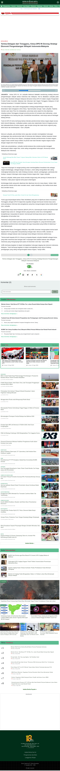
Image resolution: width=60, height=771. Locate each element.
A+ (56, 90)
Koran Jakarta (24, 763)
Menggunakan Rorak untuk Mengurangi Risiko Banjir (15, 399)
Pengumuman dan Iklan (30, 755)
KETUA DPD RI (4, 41)
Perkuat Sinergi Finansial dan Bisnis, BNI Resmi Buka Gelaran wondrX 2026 (36, 362)
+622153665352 (31, 747)
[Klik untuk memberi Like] (19, 275)
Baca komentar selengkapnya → (9, 313)
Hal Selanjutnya (54, 255)
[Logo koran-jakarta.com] (30, 2)
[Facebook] (32, 275)
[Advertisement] (30, 27)
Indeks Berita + (29, 543)
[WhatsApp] (23, 275)
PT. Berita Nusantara (34, 763)
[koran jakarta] (3, 14)
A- (3, 90)
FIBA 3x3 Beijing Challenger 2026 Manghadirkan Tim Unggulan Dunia (20, 433)
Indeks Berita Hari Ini (30, 752)
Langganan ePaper (30, 757)
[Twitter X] (37, 275)
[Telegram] (28, 275)
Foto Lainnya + (55, 345)
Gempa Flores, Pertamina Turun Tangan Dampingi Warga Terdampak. (20, 517)
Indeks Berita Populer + (30, 689)
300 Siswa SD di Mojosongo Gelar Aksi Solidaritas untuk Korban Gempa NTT (12, 362)
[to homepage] (30, 739)
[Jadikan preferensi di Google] (41, 275)
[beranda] (1, 6)
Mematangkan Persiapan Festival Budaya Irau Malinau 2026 (17, 416)
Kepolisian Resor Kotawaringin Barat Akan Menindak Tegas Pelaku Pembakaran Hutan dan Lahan (28, 601)
